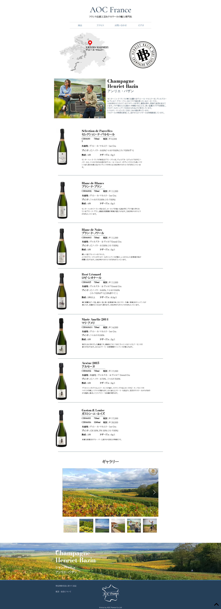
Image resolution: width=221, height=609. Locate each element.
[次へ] (208, 561)
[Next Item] (154, 492)
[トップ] (216, 604)
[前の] (13, 561)
